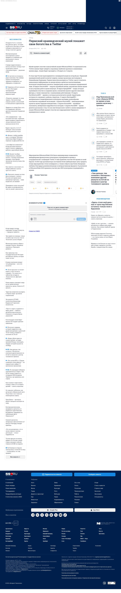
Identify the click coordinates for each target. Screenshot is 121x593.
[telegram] (33, 515)
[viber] (46, 515)
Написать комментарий (42, 53)
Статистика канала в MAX (14, 497)
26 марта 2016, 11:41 (34, 48)
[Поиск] (106, 27)
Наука (56, 497)
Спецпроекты (99, 497)
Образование (58, 502)
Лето (55, 491)
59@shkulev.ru (24, 569)
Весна (33, 488)
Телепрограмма (38, 23)
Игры (74, 23)
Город (33, 491)
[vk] (37, 515)
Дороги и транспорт (37, 494)
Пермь (32, 182)
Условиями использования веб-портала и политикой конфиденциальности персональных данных (87, 566)
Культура (57, 488)
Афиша (47, 23)
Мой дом (57, 494)
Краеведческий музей (50, 182)
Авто (32, 482)
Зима (55, 482)
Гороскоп (53, 23)
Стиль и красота (100, 485)
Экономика (98, 494)
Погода (28, 23)
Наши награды (10, 485)
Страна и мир (99, 488)
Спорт (96, 482)
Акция (39, 182)
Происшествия (79, 491)
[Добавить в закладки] (80, 53)
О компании (9, 482)
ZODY (69, 23)
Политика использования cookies (70, 573)
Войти (35, 219)
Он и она (77, 482)
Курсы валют (62, 23)
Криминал (57, 485)
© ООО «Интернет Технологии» (14, 583)
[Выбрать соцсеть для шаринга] (85, 53)
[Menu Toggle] (7, 27)
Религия (77, 499)
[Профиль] (114, 27)
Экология (98, 491)
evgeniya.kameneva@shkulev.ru (102, 557)
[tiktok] (65, 515)
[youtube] (60, 515)
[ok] (42, 515)
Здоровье (34, 502)
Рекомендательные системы (69, 575)
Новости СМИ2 (34, 231)
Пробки (60, 28)
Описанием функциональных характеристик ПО (74, 565)
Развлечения (78, 497)
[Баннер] (34, 32)
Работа (76, 494)
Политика (77, 488)
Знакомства (21, 23)
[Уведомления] (110, 27)
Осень (76, 485)
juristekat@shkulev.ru (46, 570)
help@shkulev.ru (17, 571)
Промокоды (81, 23)
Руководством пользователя (69, 564)
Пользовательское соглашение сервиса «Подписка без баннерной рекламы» (81, 578)
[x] (56, 515)
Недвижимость (11, 23)
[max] (51, 515)
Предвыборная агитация (13, 494)
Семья (76, 502)
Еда (32, 497)
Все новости (15, 39)
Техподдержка (10, 491)
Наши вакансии (11, 488)
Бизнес (33, 485)
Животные (34, 499)
